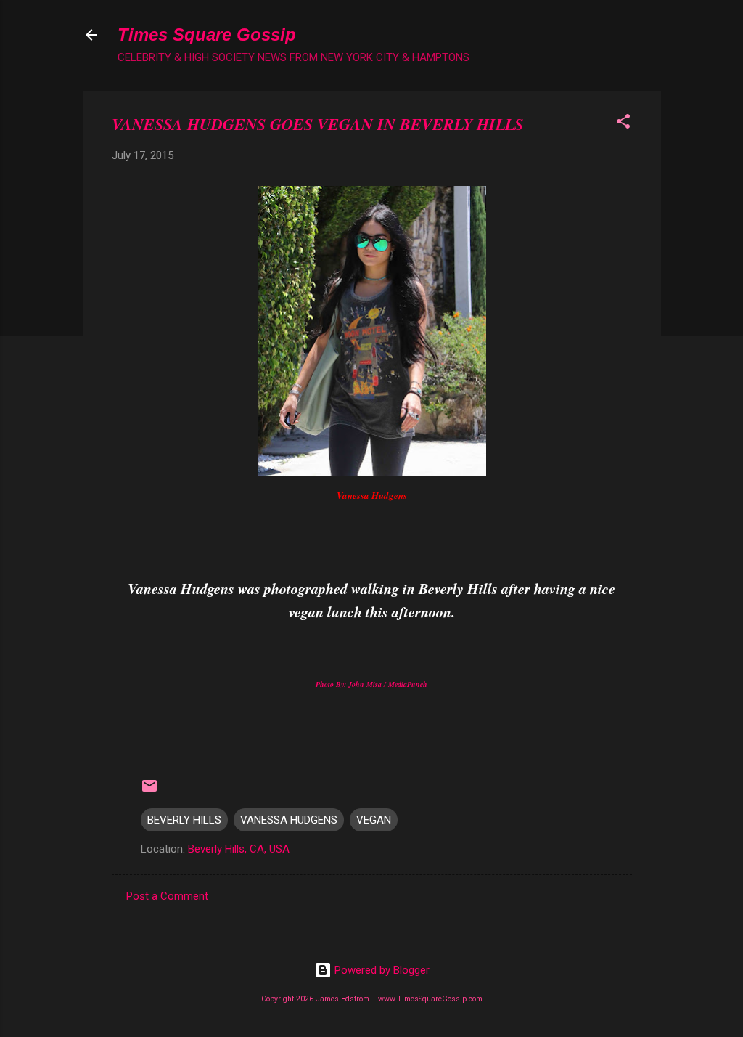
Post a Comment (167, 896)
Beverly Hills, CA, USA (239, 848)
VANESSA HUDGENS (288, 819)
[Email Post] (149, 790)
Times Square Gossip (207, 34)
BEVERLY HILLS (184, 819)
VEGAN (373, 819)
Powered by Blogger (381, 970)
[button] (623, 124)
